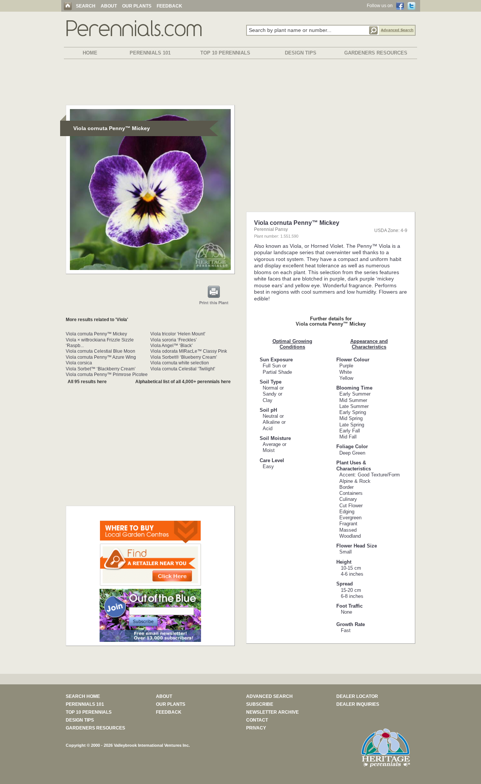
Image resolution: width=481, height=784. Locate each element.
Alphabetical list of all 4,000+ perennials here (183, 381)
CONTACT (257, 720)
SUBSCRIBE (259, 704)
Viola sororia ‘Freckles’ (173, 340)
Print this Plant (213, 302)
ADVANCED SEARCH (269, 696)
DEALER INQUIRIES (357, 704)
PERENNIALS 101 (150, 53)
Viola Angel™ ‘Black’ (171, 345)
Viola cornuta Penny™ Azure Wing (101, 357)
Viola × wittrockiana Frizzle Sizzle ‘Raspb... (100, 342)
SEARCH (85, 6)
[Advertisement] (240, 83)
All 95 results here (87, 381)
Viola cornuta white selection (179, 362)
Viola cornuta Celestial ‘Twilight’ (182, 369)
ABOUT (109, 6)
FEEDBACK (169, 6)
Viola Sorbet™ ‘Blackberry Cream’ (101, 369)
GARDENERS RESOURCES (375, 53)
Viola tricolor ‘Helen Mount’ (178, 334)
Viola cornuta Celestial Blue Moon (100, 351)
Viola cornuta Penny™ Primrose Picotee (107, 374)
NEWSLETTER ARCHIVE (272, 712)
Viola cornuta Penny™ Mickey (96, 334)
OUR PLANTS (136, 6)
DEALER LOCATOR (357, 696)
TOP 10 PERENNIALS (225, 53)
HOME (90, 53)
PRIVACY (256, 728)
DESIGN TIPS (300, 53)
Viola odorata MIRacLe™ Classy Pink (188, 351)
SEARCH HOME (83, 696)
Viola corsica (79, 362)
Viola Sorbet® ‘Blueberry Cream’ (183, 357)
